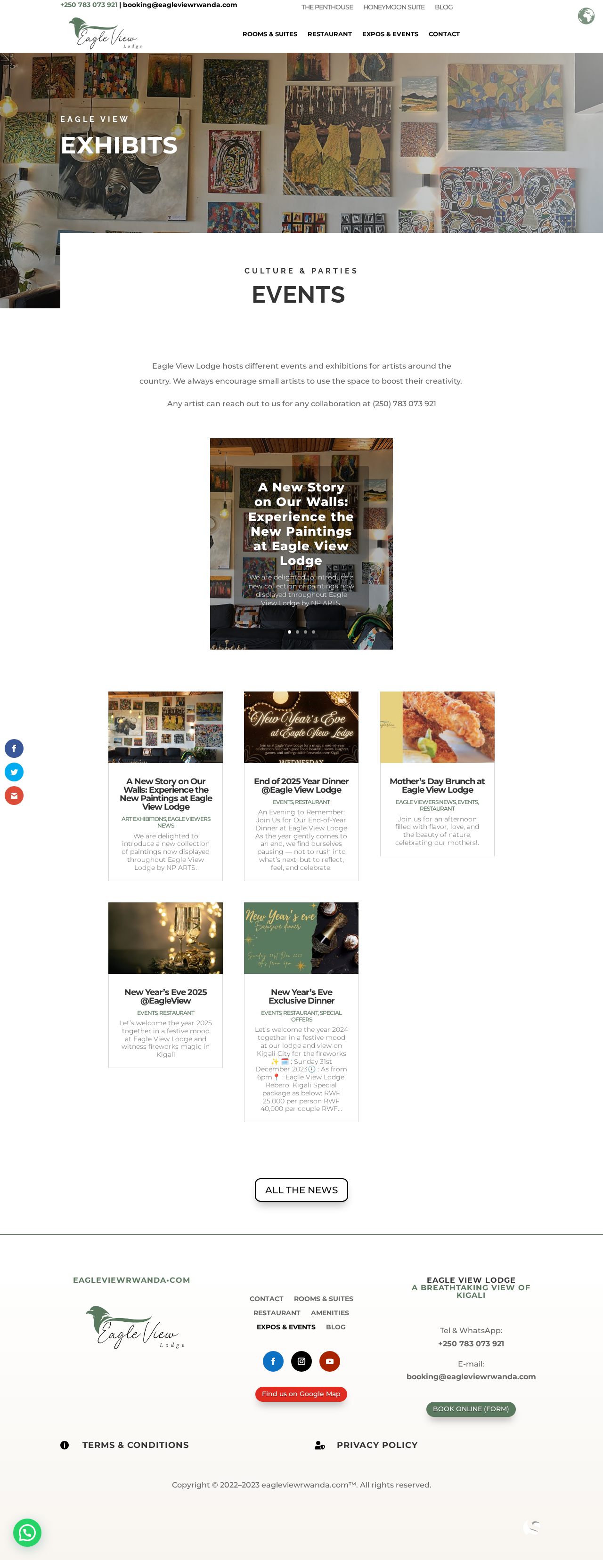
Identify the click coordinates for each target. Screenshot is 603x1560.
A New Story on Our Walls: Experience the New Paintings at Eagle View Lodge (301, 524)
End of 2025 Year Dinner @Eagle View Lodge (301, 785)
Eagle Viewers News (183, 822)
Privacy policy (377, 1445)
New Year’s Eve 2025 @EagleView (165, 996)
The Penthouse (327, 7)
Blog (444, 7)
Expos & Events (390, 34)
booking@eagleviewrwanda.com (180, 4)
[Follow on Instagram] (301, 1361)
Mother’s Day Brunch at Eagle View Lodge (437, 785)
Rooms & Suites (270, 34)
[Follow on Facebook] (273, 1361)
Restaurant (330, 34)
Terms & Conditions (135, 1445)
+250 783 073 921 (88, 4)
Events (147, 1012)
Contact (444, 34)
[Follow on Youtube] (329, 1361)
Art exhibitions (144, 818)
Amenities (330, 1312)
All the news (301, 1190)
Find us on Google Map (301, 1394)
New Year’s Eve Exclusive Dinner (301, 996)
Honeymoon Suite (393, 7)
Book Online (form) (471, 1409)
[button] (27, 1533)
